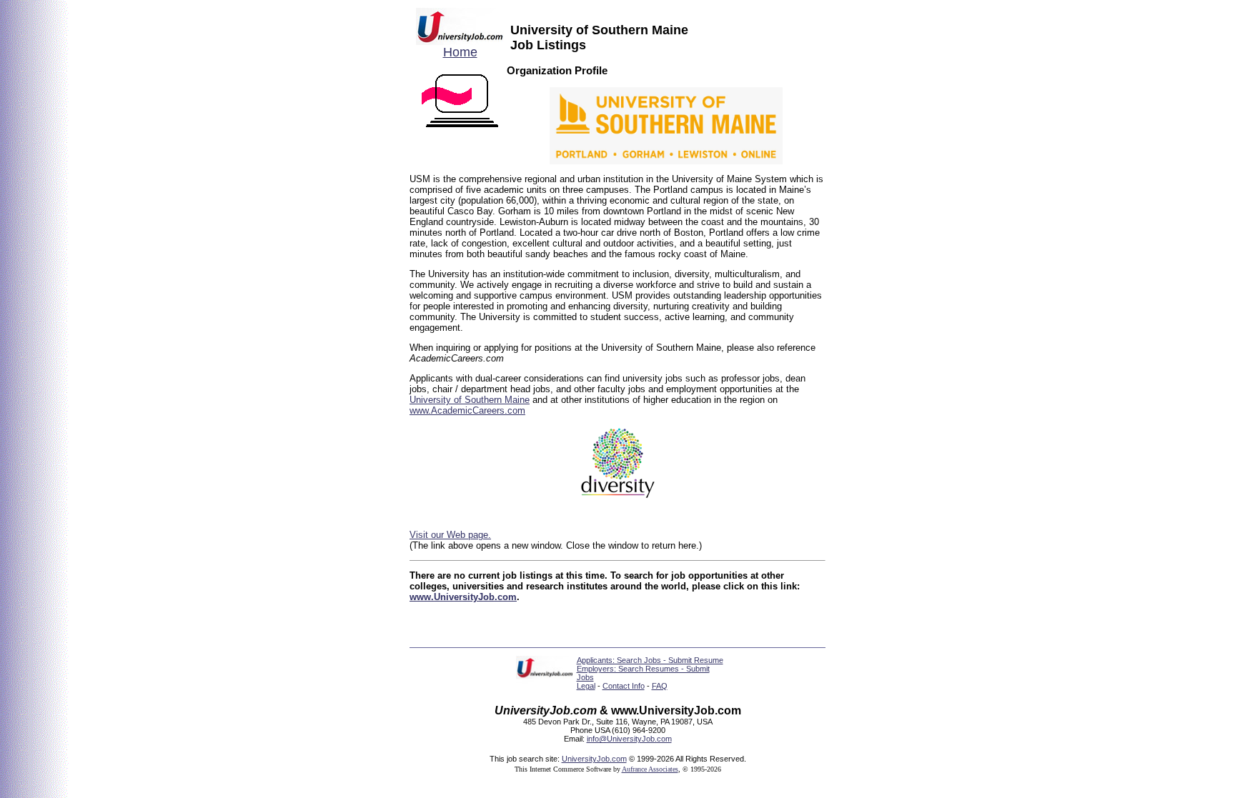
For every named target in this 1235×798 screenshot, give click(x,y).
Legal (586, 686)
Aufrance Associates (650, 769)
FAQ (660, 686)
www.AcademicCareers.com (467, 410)
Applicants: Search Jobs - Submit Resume (650, 660)
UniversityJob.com (594, 758)
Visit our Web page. (450, 534)
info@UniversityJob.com (629, 738)
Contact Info (623, 686)
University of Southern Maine (470, 399)
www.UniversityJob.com (463, 597)
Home (460, 52)
